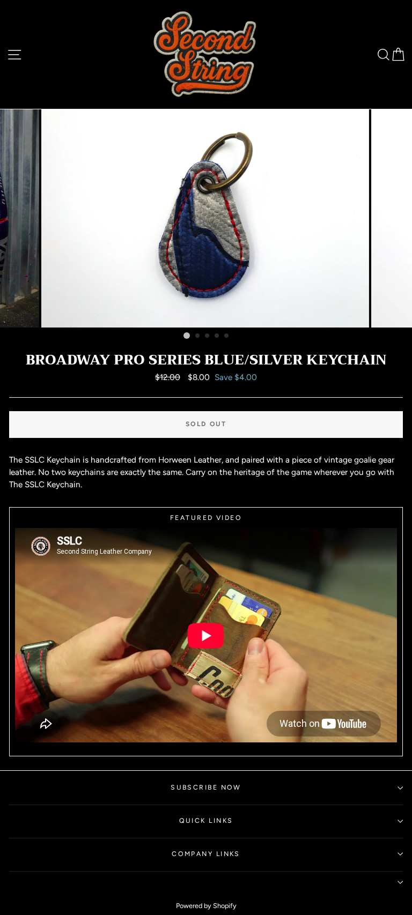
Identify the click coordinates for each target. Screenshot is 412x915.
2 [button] (198, 336)
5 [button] (227, 336)
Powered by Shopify (206, 906)
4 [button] (217, 336)
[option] (206, 218)
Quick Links (206, 820)
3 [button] (207, 336)
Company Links (206, 854)
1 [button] (186, 335)
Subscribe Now (206, 787)
